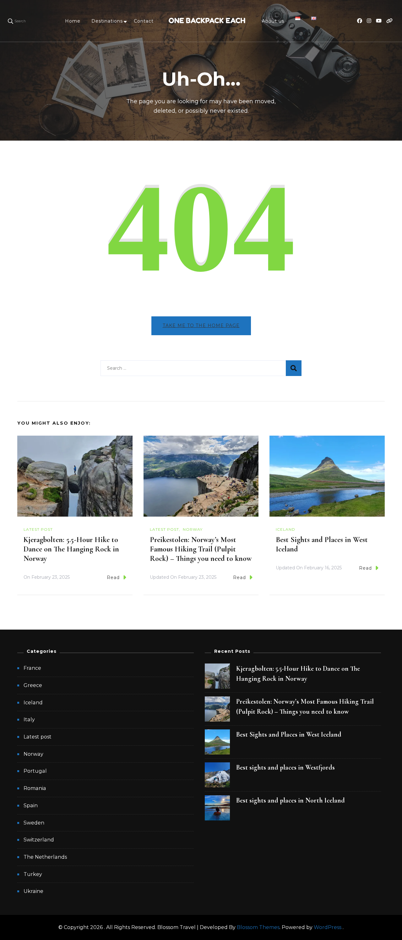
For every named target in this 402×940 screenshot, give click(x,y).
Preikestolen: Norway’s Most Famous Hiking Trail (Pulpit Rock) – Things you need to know (201, 549)
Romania (35, 788)
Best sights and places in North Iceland (290, 800)
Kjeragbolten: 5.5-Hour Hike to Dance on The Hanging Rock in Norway (71, 549)
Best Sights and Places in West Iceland (288, 734)
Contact (144, 21)
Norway (193, 529)
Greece (33, 685)
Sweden (34, 823)
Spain (31, 805)
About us (273, 21)
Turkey (33, 874)
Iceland (285, 529)
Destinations (107, 21)
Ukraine (33, 891)
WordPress (327, 927)
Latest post (38, 529)
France (32, 668)
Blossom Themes (258, 927)
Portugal (35, 771)
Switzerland (39, 840)
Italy (29, 719)
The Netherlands (45, 857)
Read (113, 577)
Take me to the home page (201, 325)
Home (72, 21)
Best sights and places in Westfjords (285, 767)
